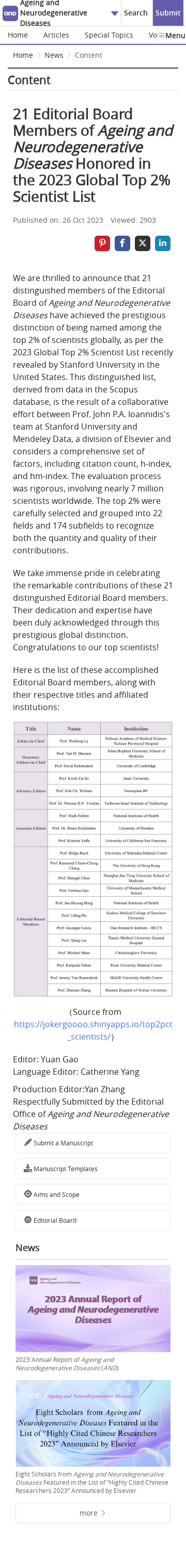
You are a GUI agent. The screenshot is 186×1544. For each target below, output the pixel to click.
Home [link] (23, 55)
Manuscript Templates (65, 1168)
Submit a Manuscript (62, 1143)
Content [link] (88, 55)
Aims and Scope (56, 1194)
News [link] (54, 55)
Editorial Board (54, 1220)
